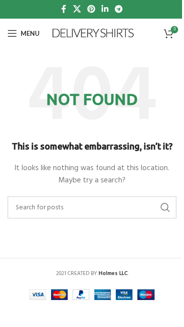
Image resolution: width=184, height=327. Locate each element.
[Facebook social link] (64, 9)
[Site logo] (93, 33)
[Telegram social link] (119, 9)
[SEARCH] (165, 207)
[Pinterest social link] (91, 9)
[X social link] (77, 9)
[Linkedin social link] (105, 9)
